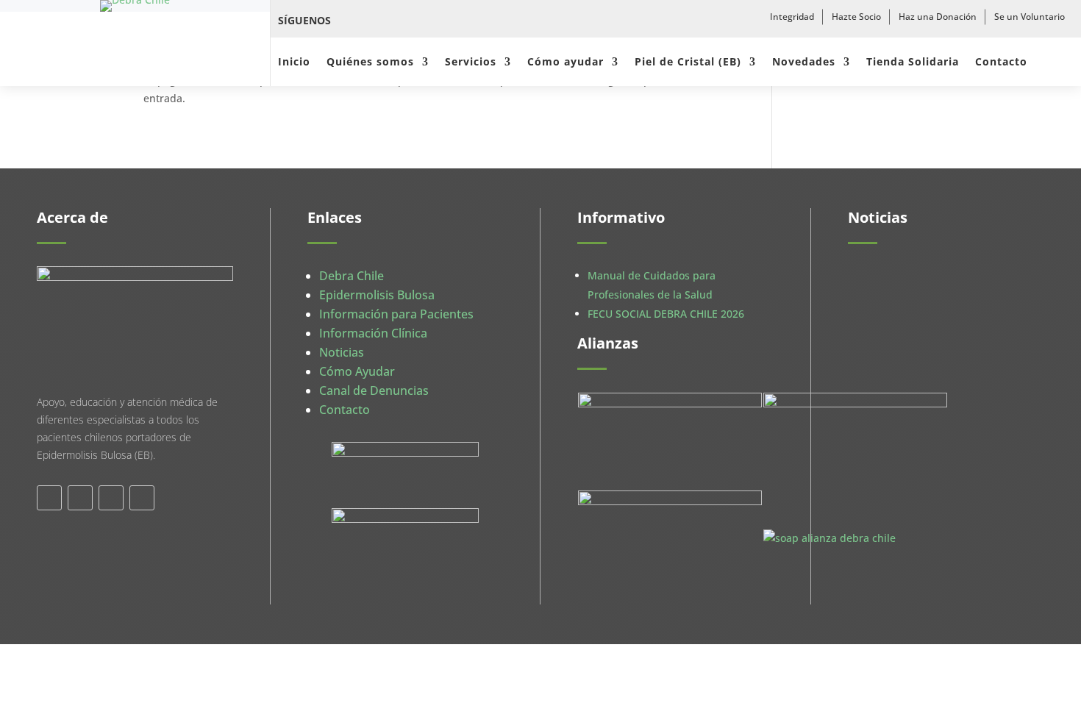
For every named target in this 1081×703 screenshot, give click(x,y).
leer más (884, 328)
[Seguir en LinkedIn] (111, 497)
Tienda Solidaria (912, 62)
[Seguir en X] (384, 20)
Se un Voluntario (1029, 16)
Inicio (294, 62)
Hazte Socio (856, 16)
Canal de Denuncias (374, 390)
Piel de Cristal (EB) (688, 62)
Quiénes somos (370, 62)
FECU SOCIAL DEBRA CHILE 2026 (666, 314)
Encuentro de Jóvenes (916, 414)
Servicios (470, 62)
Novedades (803, 62)
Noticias (341, 352)
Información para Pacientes (396, 314)
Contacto (1001, 62)
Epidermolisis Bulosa (377, 295)
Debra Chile (351, 276)
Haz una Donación (938, 16)
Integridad (792, 16)
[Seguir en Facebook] (351, 20)
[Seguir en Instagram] (416, 20)
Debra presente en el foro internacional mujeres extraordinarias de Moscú (926, 296)
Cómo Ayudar (357, 371)
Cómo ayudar (565, 62)
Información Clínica (373, 333)
